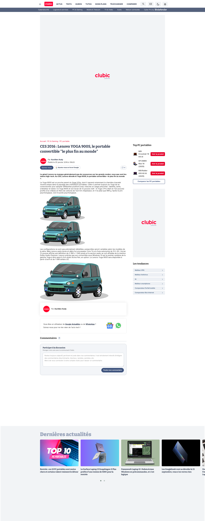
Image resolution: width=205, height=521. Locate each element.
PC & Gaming (77, 10)
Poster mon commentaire (112, 370)
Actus (59, 4)
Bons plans (100, 4)
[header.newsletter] (150, 4)
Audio (119, 10)
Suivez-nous (47, 168)
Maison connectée (133, 10)
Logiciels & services (60, 10)
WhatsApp (90, 324)
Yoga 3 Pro (76, 182)
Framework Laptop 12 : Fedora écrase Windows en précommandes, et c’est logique (137, 472)
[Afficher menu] (40, 4)
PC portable (64, 141)
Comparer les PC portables (149, 181)
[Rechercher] (143, 4)
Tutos (89, 4)
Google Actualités (72, 324)
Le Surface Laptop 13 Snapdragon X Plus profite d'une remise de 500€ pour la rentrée (98, 472)
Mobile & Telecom (93, 10)
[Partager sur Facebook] (199, 502)
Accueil (43, 141)
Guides (78, 4)
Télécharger (116, 4)
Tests (69, 4)
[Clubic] (48, 4)
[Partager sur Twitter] (199, 510)
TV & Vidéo (109, 10)
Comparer (132, 4)
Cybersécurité (43, 10)
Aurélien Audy (57, 160)
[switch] (158, 4)
